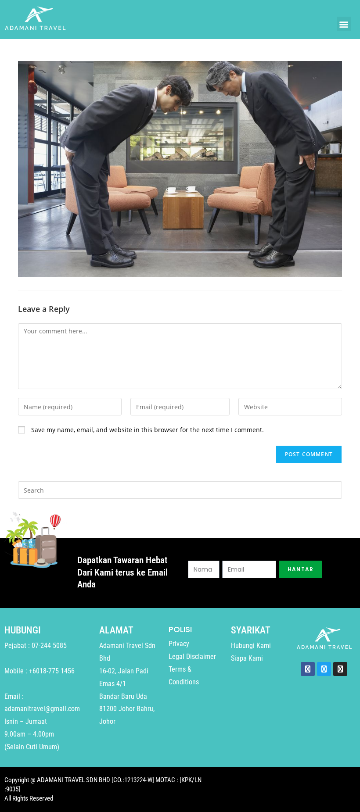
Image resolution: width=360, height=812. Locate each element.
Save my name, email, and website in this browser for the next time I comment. (147, 430)
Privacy (179, 644)
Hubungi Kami (251, 645)
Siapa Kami (247, 658)
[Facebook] (308, 669)
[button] (344, 24)
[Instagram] (340, 669)
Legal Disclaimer (192, 656)
